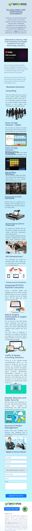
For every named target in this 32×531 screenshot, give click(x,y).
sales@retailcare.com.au (9, 504)
